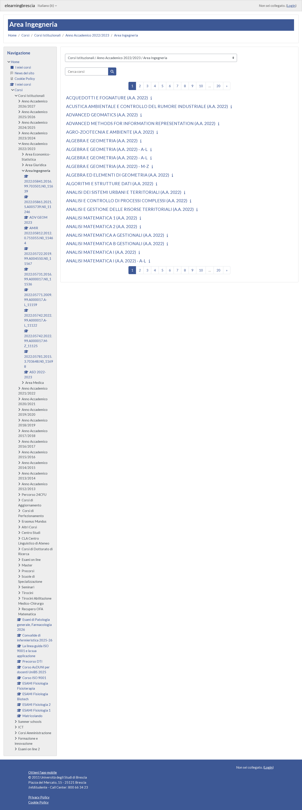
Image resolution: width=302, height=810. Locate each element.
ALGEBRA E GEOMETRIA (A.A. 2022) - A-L (107, 149)
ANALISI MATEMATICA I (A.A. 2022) (101, 252)
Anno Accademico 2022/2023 (87, 35)
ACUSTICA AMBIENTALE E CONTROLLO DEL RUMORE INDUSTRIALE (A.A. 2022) (147, 106)
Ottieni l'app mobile (42, 772)
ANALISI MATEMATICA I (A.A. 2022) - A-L (106, 260)
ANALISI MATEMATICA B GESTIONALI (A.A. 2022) (115, 243)
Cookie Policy (38, 802)
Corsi (25, 35)
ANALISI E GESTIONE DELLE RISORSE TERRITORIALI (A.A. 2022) (130, 209)
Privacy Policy (39, 797)
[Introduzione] (152, 98)
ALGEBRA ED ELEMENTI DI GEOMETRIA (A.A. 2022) (117, 174)
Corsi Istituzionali (47, 35)
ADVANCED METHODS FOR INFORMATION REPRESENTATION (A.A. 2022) (140, 123)
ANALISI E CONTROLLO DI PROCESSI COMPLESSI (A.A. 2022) (126, 200)
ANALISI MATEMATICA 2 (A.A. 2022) (101, 226)
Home (12, 35)
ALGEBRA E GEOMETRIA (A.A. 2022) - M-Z (107, 166)
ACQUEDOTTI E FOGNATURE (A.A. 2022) (107, 97)
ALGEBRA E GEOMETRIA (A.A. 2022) (102, 140)
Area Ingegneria (126, 35)
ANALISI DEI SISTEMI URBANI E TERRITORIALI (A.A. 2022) (123, 192)
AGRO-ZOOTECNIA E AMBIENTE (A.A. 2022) (110, 132)
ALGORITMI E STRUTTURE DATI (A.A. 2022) (109, 183)
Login (291, 6)
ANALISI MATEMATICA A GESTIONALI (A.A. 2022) (115, 235)
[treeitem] (30, 405)
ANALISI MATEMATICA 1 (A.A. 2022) (101, 217)
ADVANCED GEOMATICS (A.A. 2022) (102, 114)
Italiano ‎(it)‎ (46, 6)
